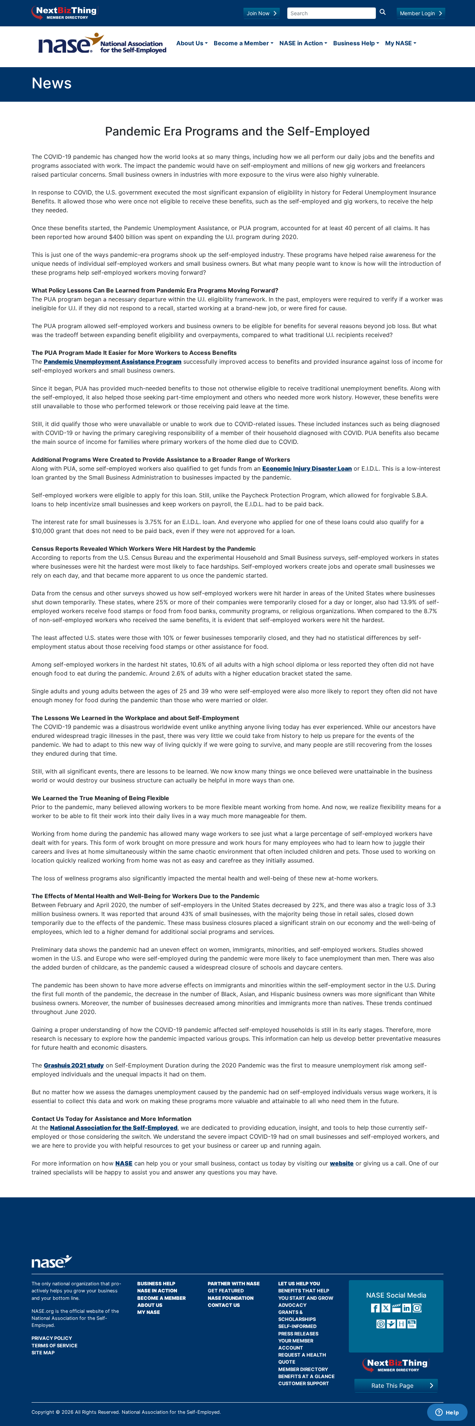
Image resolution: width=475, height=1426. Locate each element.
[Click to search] (382, 13)
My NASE (398, 43)
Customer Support (303, 1383)
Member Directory (303, 1369)
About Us (189, 43)
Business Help (354, 43)
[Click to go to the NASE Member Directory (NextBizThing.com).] (396, 1365)
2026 (67, 1412)
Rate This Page (392, 1385)
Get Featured (226, 1290)
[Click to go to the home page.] (102, 43)
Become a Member (241, 43)
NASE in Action (301, 43)
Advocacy (292, 1305)
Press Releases (298, 1334)
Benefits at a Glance (306, 1376)
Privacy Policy (52, 1338)
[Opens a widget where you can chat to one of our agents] (447, 1413)
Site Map (43, 1352)
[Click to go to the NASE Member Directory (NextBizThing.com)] (65, 12)
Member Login (417, 13)
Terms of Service (55, 1345)
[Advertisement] (237, 1229)
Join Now (258, 13)
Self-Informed (297, 1326)
